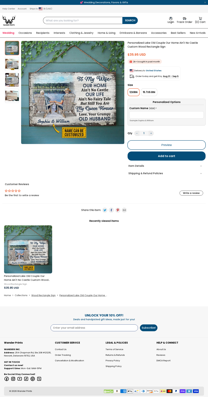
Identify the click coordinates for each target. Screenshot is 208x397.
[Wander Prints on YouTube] (19, 378)
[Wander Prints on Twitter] (39, 378)
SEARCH (130, 20)
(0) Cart (200, 22)
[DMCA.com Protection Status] (108, 391)
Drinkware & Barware (133, 33)
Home (7, 295)
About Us (161, 349)
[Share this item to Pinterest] (117, 210)
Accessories (159, 33)
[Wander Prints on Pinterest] (32, 378)
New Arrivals (198, 33)
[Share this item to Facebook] (111, 210)
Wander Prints (24, 391)
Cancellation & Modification (69, 360)
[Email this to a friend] (124, 210)
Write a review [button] (191, 193)
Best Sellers (178, 33)
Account (22, 8)
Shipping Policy (114, 366)
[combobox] (82, 20)
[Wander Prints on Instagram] (13, 378)
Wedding (8, 33)
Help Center (8, 8)
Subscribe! (149, 328)
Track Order (184, 22)
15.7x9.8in (149, 92)
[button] (166, 108)
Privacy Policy (113, 360)
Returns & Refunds (115, 355)
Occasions (25, 33)
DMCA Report (163, 360)
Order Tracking (63, 355)
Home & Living (106, 33)
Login (171, 22)
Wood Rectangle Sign (43, 295)
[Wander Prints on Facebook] (6, 378)
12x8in (133, 92)
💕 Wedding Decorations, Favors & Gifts (104, 2)
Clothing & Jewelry (81, 33)
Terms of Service (114, 349)
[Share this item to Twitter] (104, 210)
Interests (59, 33)
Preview (166, 145)
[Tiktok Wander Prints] (26, 378)
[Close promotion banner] (205, 2)
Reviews (160, 355)
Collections (21, 295)
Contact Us (60, 349)
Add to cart (166, 156)
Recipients (42, 33)
